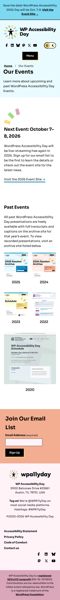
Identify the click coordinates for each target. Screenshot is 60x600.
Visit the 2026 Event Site (23, 179)
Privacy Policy (13, 537)
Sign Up (14, 452)
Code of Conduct (15, 542)
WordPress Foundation (30, 594)
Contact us (11, 548)
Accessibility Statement (20, 531)
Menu (30, 55)
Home (8, 66)
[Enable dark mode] (50, 45)
